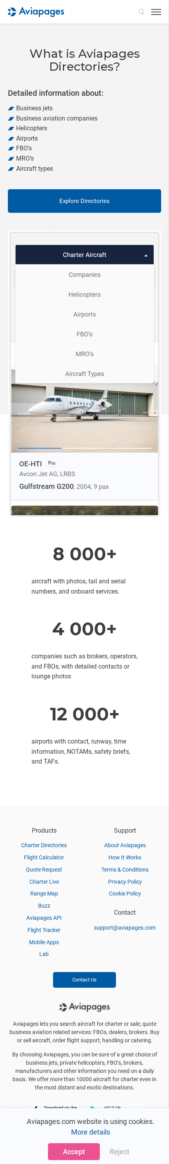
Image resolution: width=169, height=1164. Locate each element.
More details (90, 1132)
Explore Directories (84, 201)
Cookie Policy (125, 893)
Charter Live (44, 882)
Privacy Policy (125, 882)
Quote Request (44, 869)
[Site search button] (141, 12)
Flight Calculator (44, 857)
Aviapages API (44, 918)
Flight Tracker (44, 930)
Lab (44, 954)
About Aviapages (125, 845)
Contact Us (84, 980)
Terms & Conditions (125, 869)
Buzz (44, 906)
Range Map (44, 893)
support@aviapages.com (125, 928)
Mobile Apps (44, 942)
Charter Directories (44, 845)
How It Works (124, 857)
